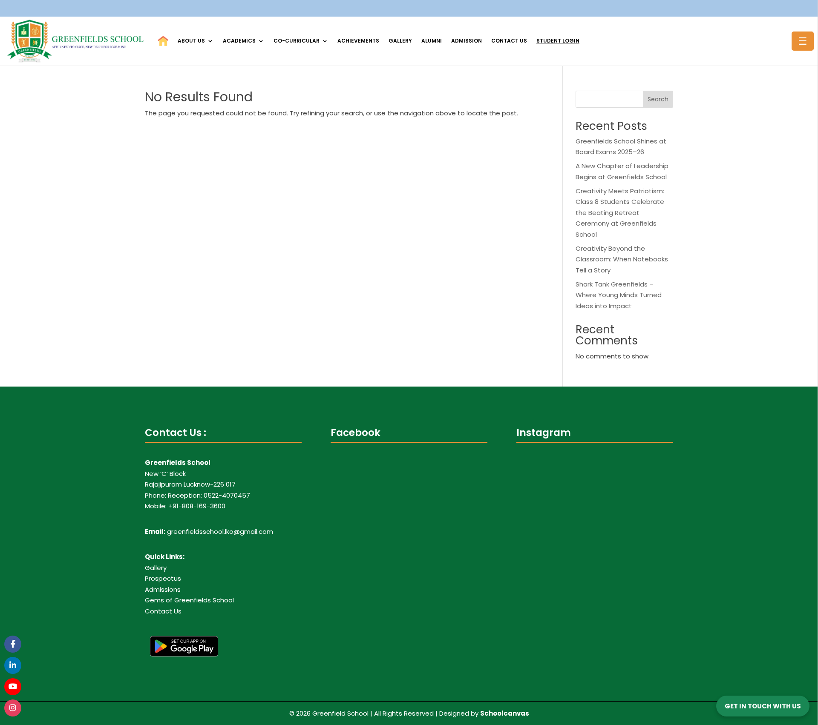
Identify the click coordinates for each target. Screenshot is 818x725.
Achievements (358, 40)
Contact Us (509, 40)
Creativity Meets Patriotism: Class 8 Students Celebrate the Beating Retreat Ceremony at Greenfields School (620, 212)
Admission (466, 40)
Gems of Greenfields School (189, 600)
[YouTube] (12, 686)
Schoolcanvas (504, 713)
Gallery (400, 40)
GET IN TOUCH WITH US (763, 706)
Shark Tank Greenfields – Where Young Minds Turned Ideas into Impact (619, 295)
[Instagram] (12, 707)
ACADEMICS (239, 40)
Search (658, 99)
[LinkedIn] (12, 665)
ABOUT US (191, 40)
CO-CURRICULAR (297, 40)
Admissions (163, 589)
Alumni (431, 40)
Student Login (557, 40)
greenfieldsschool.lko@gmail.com (220, 531)
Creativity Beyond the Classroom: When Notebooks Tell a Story (622, 259)
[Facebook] (12, 644)
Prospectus (163, 578)
